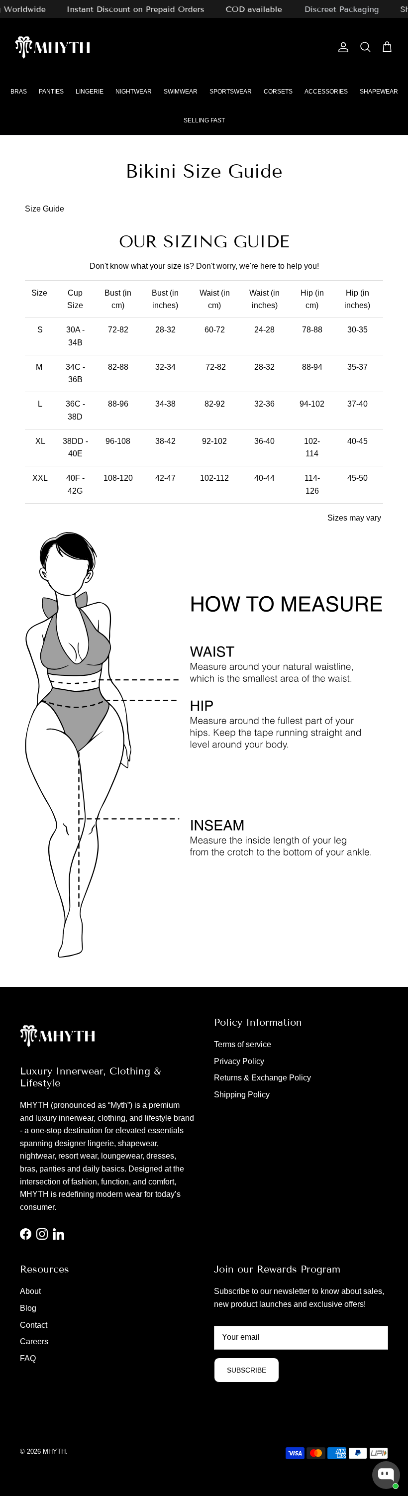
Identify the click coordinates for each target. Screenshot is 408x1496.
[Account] (341, 47)
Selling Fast (204, 120)
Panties (51, 91)
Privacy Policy (239, 1061)
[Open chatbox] (386, 1475)
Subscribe (246, 1370)
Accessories (326, 91)
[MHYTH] (52, 47)
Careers (34, 1341)
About (30, 1291)
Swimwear (181, 91)
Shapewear (379, 91)
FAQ (28, 1358)
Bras (18, 91)
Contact (33, 1325)
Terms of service (242, 1044)
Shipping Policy (242, 1094)
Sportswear (230, 91)
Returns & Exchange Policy (262, 1077)
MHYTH (54, 1451)
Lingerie (89, 91)
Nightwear (133, 91)
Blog (28, 1308)
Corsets (278, 91)
